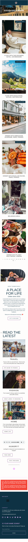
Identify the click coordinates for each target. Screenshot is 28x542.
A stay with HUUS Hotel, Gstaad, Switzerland (14, 96)
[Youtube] (20, 517)
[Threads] (5, 517)
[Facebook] (7, 517)
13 (13, 260)
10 (20, 259)
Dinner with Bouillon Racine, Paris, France (14, 176)
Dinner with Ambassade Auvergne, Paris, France (14, 136)
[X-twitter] (10, 517)
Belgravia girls (14, 216)
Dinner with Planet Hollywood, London (14, 255)
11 (22, 259)
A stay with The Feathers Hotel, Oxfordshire (14, 56)
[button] (16, 3)
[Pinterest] (17, 517)
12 (24, 259)
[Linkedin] (15, 517)
